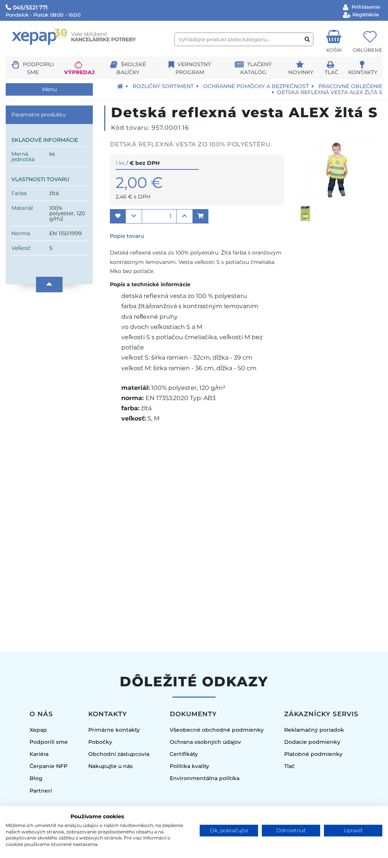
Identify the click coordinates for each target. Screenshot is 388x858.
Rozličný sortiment (163, 86)
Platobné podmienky (313, 754)
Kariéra (39, 754)
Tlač (331, 72)
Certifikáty (184, 754)
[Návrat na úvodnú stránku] (120, 86)
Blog (36, 778)
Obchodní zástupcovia (118, 754)
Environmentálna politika (204, 778)
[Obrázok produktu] (336, 197)
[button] (118, 216)
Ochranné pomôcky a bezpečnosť (256, 86)
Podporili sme (49, 742)
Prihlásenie (365, 7)
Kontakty (362, 72)
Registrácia (365, 14)
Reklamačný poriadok (314, 729)
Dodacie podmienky (312, 742)
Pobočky (100, 742)
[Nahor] (49, 284)
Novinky (300, 72)
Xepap (38, 729)
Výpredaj (79, 72)
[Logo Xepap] (87, 53)
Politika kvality (189, 766)
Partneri (41, 790)
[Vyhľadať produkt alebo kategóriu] (307, 39)
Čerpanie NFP (48, 766)
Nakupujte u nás (110, 766)
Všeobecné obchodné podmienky (217, 729)
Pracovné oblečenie (350, 86)
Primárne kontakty (114, 729)
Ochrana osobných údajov (205, 742)
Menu (49, 89)
